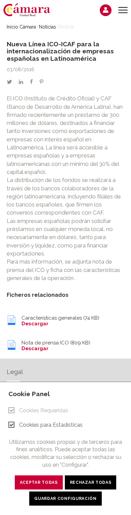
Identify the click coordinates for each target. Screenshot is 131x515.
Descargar (34, 324)
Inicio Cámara (21, 27)
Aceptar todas (39, 482)
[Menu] (123, 10)
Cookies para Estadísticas (51, 425)
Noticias (47, 27)
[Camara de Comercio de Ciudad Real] (30, 9)
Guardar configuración (65, 498)
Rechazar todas (91, 482)
